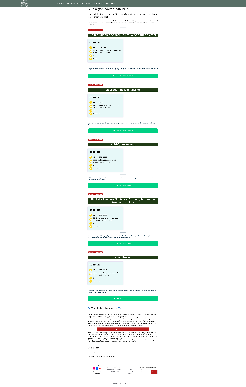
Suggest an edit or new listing (123, 329)
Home (58, 3)
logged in (99, 356)
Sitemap (97, 374)
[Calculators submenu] (134, 373)
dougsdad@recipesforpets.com (98, 336)
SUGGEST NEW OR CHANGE (95, 30)
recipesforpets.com (128, 383)
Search (154, 372)
